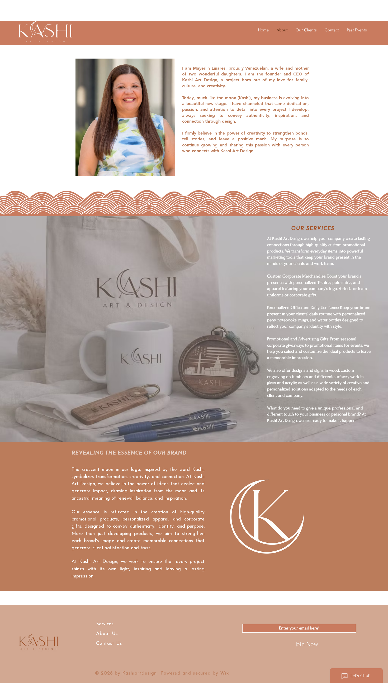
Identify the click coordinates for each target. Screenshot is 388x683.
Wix (224, 673)
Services (104, 624)
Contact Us (109, 643)
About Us (108, 634)
